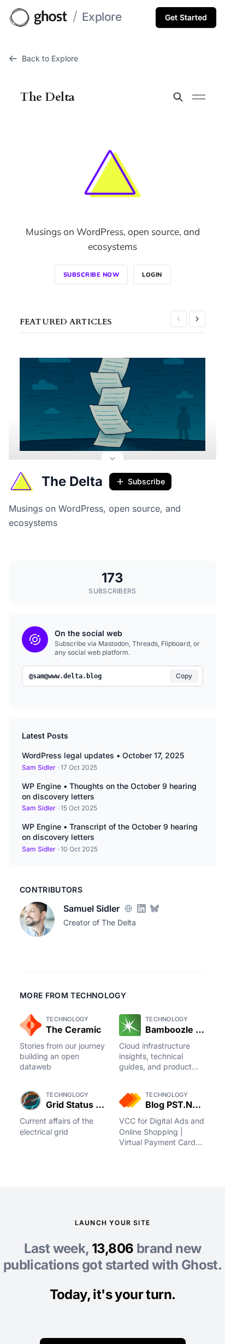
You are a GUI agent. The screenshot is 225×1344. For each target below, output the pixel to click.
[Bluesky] (154, 908)
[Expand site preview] (112, 459)
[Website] (128, 908)
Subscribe (146, 481)
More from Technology (73, 995)
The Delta (72, 481)
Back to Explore (50, 58)
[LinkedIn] (141, 908)
